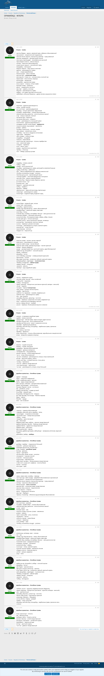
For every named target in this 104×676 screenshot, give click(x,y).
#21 (98, 47)
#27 (98, 310)
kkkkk (6, 18)
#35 (98, 557)
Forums (13, 7)
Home (7, 7)
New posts (6, 10)
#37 (98, 607)
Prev (7, 44)
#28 (98, 338)
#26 (98, 271)
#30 (98, 404)
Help (92, 663)
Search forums (13, 10)
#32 (98, 470)
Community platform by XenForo (52, 666)
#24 (98, 197)
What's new (21, 7)
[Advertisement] (52, 31)
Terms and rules (78, 663)
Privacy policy (86, 663)
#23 (98, 157)
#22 (98, 99)
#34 (98, 527)
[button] (26, 7)
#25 (98, 234)
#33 (98, 498)
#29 (98, 370)
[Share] (96, 47)
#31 (98, 438)
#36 (98, 582)
